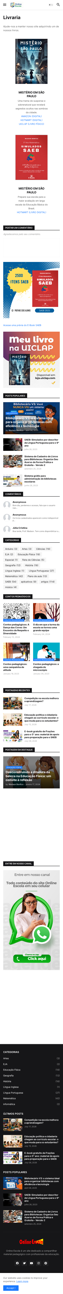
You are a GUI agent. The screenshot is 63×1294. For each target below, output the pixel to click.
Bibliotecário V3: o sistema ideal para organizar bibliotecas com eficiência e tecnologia (42, 1181)
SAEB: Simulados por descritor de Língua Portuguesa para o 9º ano (41, 442)
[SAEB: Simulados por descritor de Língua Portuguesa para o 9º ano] (12, 444)
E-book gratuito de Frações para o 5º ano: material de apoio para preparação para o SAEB (41, 734)
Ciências (43, 549)
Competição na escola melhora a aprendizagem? (41, 699)
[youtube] (31, 1263)
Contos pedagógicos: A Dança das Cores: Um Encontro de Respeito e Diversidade (16, 629)
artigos (48, 581)
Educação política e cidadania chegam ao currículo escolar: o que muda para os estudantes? (41, 717)
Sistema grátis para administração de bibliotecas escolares (40, 478)
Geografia (13, 565)
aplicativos (28, 581)
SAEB (10, 581)
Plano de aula (37, 576)
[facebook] (17, 1263)
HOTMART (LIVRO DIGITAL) (31, 212)
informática (31, 1104)
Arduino (11, 549)
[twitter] (24, 1263)
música (11, 587)
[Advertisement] (31, 824)
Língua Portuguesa (41, 570)
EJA (9, 554)
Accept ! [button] (10, 1288)
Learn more (22, 1281)
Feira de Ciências (33, 559)
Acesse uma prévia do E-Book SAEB (22, 325)
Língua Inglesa (14, 570)
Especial (11, 559)
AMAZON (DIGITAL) (31, 116)
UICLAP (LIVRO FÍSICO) (31, 124)
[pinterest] (45, 1263)
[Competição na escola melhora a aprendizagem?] (12, 703)
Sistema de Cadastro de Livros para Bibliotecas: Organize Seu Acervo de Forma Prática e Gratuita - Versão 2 (41, 461)
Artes (27, 549)
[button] (4, 5)
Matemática (14, 576)
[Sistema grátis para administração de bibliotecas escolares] (12, 480)
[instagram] (38, 1263)
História (31, 565)
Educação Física (29, 554)
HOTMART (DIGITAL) (31, 120)
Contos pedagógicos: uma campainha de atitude (15, 667)
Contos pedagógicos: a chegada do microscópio (46, 667)
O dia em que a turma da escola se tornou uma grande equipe (46, 627)
